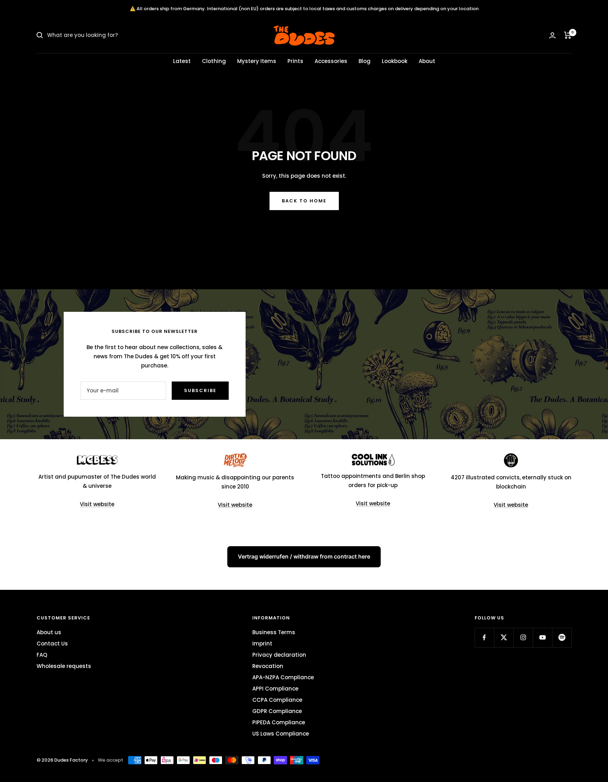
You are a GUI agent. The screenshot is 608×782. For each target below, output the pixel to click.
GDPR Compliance (277, 711)
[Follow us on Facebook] (484, 637)
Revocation (267, 666)
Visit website (97, 504)
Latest (182, 61)
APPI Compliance (275, 688)
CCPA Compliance (277, 700)
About (427, 61)
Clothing (214, 61)
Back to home (304, 200)
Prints (295, 61)
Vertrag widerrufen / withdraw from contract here (304, 556)
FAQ (42, 654)
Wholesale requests (64, 666)
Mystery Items (256, 61)
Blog (364, 61)
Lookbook (394, 61)
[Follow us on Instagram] (523, 637)
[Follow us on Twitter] (503, 637)
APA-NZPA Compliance (283, 677)
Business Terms (273, 632)
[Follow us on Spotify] (561, 637)
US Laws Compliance (280, 733)
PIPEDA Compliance (278, 722)
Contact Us (52, 643)
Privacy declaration (279, 654)
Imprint (262, 643)
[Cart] (567, 35)
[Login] (552, 35)
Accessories (331, 61)
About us (49, 632)
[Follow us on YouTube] (542, 637)
